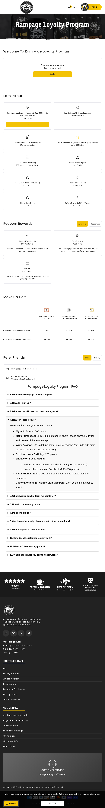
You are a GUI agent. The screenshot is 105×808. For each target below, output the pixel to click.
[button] (52, 369)
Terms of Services (11, 699)
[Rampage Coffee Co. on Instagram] (21, 633)
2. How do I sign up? (20, 403)
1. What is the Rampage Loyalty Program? (31, 395)
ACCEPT (52, 803)
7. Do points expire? (20, 513)
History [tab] (97, 358)
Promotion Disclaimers (14, 689)
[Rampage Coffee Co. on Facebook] (6, 633)
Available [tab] (82, 224)
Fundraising (9, 746)
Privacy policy (10, 694)
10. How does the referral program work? (31, 538)
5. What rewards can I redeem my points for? (33, 496)
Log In (52, 74)
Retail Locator (10, 684)
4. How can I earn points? (23, 420)
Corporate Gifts (10, 741)
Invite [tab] (87, 358)
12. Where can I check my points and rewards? (34, 555)
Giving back (9, 736)
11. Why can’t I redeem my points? (27, 546)
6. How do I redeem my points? (26, 504)
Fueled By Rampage (13, 730)
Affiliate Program (11, 678)
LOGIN (94, 7)
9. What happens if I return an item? (28, 529)
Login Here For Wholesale (15, 720)
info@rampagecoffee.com (52, 755)
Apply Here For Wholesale (15, 715)
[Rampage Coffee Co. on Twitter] (13, 633)
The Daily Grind (10, 725)
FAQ (5, 668)
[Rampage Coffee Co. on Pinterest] (29, 633)
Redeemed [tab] (95, 224)
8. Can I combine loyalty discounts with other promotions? (40, 521)
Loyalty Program (11, 673)
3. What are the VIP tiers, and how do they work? (35, 411)
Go (27, 124)
